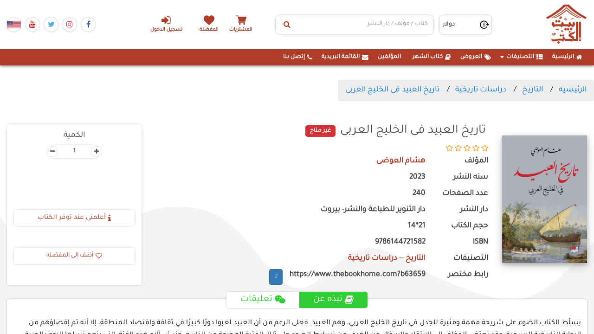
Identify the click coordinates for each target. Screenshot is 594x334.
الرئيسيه (573, 90)
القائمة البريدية (341, 57)
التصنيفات (520, 57)
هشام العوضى (401, 161)
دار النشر (474, 210)
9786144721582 (400, 242)
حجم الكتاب (469, 226)
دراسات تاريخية (480, 90)
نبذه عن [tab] (327, 299)
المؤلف (476, 161)
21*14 (417, 226)
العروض (471, 57)
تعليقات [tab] (256, 299)
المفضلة (209, 29)
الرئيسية (563, 57)
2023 (417, 177)
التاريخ (532, 90)
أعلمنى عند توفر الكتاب (72, 218)
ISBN (480, 242)
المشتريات (240, 29)
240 (419, 194)
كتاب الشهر (428, 57)
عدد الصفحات (465, 194)
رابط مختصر (468, 275)
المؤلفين (389, 57)
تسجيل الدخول (166, 29)
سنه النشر (470, 177)
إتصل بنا (294, 57)
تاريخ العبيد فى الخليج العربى (392, 90)
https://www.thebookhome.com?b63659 (358, 275)
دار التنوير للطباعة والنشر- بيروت (373, 210)
